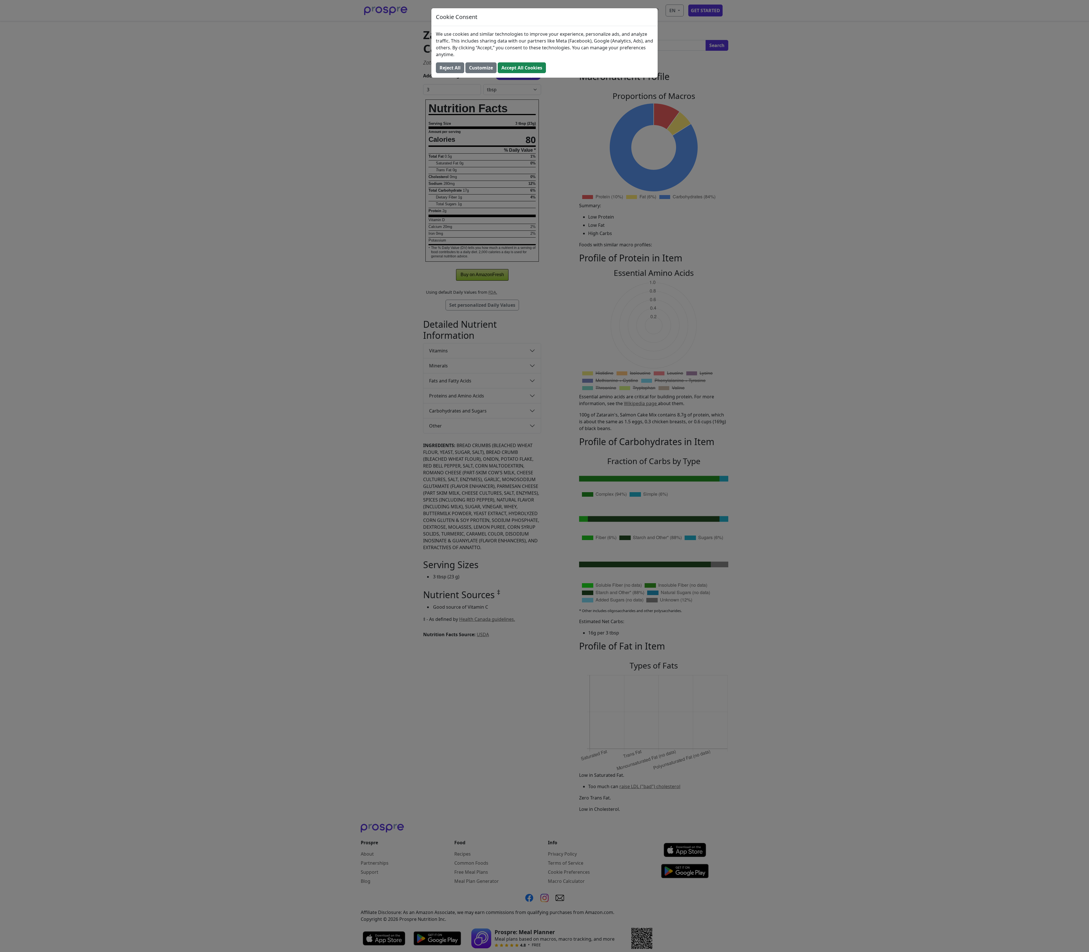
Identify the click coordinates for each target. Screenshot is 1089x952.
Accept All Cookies (521, 68)
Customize (481, 68)
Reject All (450, 68)
